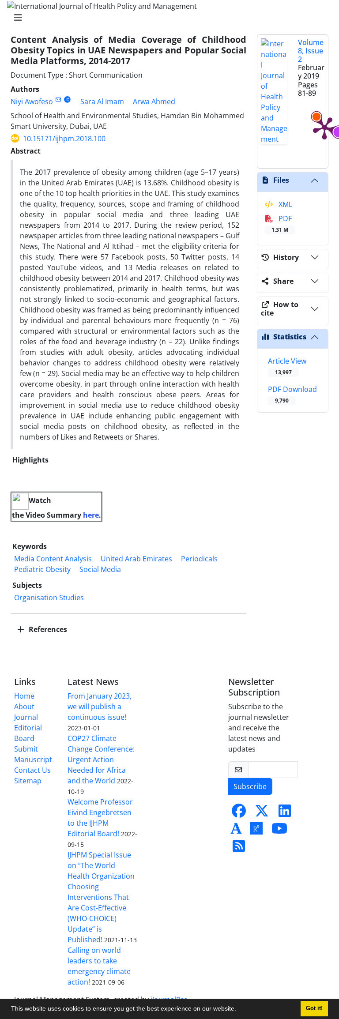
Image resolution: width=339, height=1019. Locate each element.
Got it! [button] (314, 1008)
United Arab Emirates (136, 559)
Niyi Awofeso (32, 101)
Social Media (100, 569)
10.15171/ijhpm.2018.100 (64, 138)
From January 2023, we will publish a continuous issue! (100, 706)
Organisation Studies (49, 597)
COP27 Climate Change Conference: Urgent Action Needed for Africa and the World (101, 759)
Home (24, 696)
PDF (281, 223)
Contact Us (32, 770)
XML (284, 204)
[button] (239, 1009)
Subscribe (250, 786)
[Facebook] (238, 813)
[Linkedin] (284, 813)
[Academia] (236, 831)
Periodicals (199, 559)
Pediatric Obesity (42, 569)
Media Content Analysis (53, 559)
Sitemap (27, 781)
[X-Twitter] (261, 813)
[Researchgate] (256, 831)
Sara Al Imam (102, 101)
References (47, 629)
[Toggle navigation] (167, 17)
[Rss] (238, 849)
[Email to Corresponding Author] (58, 99)
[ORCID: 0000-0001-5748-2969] (67, 99)
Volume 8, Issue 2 (311, 51)
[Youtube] (279, 831)
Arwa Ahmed (154, 101)
